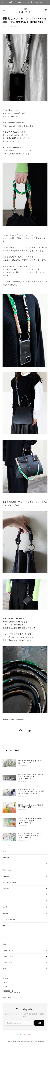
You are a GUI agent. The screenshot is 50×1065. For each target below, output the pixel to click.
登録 (39, 1023)
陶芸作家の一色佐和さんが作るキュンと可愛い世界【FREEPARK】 (31, 777)
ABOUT (6, 983)
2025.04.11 (22, 796)
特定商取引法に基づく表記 (29, 1041)
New (4, 851)
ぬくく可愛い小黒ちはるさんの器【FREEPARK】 (31, 762)
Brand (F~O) (8, 956)
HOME (5, 979)
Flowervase (7, 870)
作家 (4, 969)
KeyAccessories (9, 919)
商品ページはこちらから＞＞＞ (16, 719)
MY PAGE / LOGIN (12, 993)
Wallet (5, 913)
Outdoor (6, 926)
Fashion (6, 888)
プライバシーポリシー (13, 1041)
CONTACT (7, 997)
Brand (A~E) (8, 950)
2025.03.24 (22, 810)
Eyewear (6, 901)
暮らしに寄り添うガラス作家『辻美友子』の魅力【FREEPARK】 (30, 821)
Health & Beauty (9, 882)
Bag (4, 895)
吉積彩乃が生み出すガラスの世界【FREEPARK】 (31, 806)
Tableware (7, 864)
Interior (6, 858)
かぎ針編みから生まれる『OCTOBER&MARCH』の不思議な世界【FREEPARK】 (31, 791)
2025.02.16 (22, 825)
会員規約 (41, 1041)
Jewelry (6, 907)
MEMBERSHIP (9, 991)
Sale (4, 944)
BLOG (5, 987)
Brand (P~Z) (8, 963)
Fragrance (7, 876)
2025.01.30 (22, 840)
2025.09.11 (22, 781)
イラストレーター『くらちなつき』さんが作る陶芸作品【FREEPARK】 (31, 836)
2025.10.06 (22, 765)
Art (4, 932)
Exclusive (6, 938)
